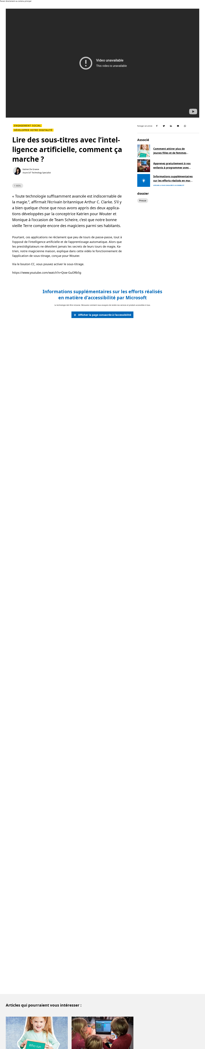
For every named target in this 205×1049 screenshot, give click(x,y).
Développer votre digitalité (33, 130)
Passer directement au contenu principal (15, 1)
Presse (142, 200)
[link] (102, 314)
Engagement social (27, 125)
